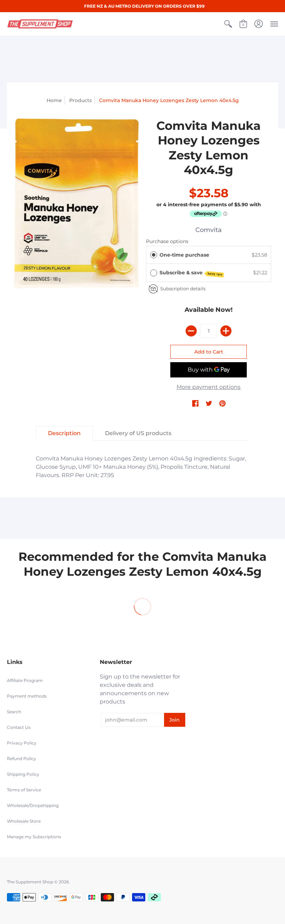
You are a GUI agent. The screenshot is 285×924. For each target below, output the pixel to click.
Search (14, 711)
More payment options (209, 387)
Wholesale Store (24, 821)
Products (80, 100)
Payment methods (27, 696)
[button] (228, 24)
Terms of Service (24, 789)
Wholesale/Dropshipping (33, 805)
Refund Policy (21, 758)
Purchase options (167, 241)
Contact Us (19, 727)
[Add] (225, 330)
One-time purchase (184, 255)
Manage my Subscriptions (34, 836)
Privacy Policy (21, 743)
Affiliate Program (25, 680)
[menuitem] (228, 24)
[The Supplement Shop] (40, 24)
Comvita (208, 230)
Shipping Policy (23, 774)
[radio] (153, 255)
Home (54, 100)
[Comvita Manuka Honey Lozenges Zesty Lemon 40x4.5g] (76, 203)
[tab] (64, 433)
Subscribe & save (191, 272)
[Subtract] (191, 330)
